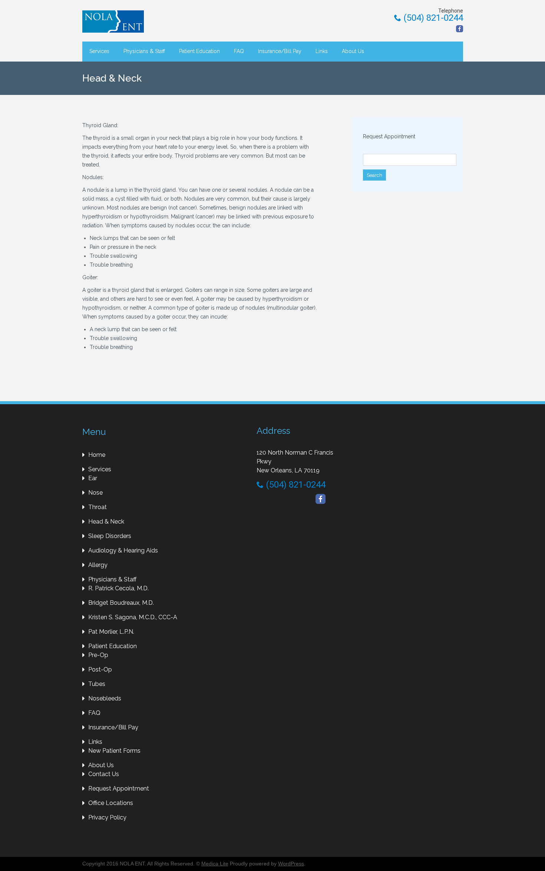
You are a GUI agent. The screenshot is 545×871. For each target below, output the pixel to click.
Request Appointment (389, 136)
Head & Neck (106, 521)
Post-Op (100, 669)
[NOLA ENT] (115, 21)
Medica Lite (214, 864)
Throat (97, 507)
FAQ (239, 51)
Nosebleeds (104, 698)
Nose (95, 492)
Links (322, 51)
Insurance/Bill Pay (279, 51)
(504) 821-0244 (432, 17)
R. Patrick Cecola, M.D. (118, 588)
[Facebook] (459, 28)
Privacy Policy (107, 817)
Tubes (96, 683)
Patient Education (199, 51)
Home (96, 454)
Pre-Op (98, 655)
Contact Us (103, 774)
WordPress (291, 864)
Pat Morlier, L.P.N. (111, 631)
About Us (353, 51)
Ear (92, 478)
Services (99, 51)
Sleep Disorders (109, 536)
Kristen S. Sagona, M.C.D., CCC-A (132, 617)
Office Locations (110, 802)
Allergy (98, 564)
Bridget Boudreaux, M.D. (121, 602)
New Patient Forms (114, 750)
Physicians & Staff (144, 51)
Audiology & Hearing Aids (123, 550)
